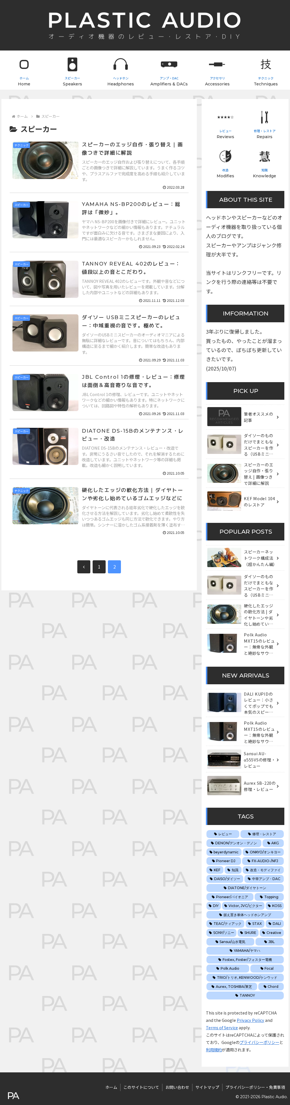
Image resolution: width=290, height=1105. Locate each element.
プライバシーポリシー (259, 1042)
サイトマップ (207, 1087)
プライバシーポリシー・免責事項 (255, 1087)
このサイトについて (141, 1087)
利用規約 (214, 1050)
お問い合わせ (177, 1087)
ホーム (111, 1087)
